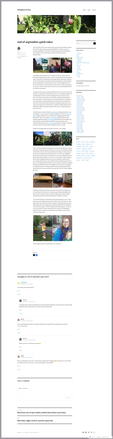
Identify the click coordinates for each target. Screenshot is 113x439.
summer (78, 72)
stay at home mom (87, 158)
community (79, 144)
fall (20, 54)
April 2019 (79, 114)
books (18, 54)
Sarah (18, 51)
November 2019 (80, 109)
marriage (79, 60)
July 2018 (79, 124)
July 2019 (79, 111)
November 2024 (80, 100)
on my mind (91, 151)
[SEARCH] (94, 43)
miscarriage (79, 61)
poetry (78, 66)
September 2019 (80, 110)
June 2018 (79, 125)
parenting (79, 65)
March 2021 (79, 103)
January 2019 (79, 117)
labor (84, 146)
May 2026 (79, 95)
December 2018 (80, 118)
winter (78, 75)
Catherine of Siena (53, 117)
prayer (87, 153)
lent (87, 146)
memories (79, 148)
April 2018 (79, 128)
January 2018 (79, 132)
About (89, 10)
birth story (79, 142)
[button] (41, 65)
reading (88, 155)
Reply (19, 294)
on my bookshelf (84, 151)
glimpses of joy (80, 57)
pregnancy (91, 153)
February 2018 (80, 131)
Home (84, 10)
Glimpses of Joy (24, 10)
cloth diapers (22, 56)
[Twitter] (88, 432)
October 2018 (79, 120)
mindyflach (24, 282)
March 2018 (79, 129)
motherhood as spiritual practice (83, 62)
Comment (68, 397)
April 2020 (79, 106)
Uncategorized (80, 73)
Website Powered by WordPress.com (32, 432)
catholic (87, 142)
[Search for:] (84, 43)
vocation (82, 160)
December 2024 (80, 99)
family (83, 144)
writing (78, 76)
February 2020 (80, 107)
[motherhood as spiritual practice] (94, 432)
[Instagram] (91, 432)
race (78, 71)
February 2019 (80, 115)
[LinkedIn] (86, 432)
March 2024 (79, 102)
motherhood (84, 148)
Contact (94, 10)
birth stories (79, 53)
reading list (93, 155)
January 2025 (79, 98)
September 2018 (80, 121)
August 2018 (79, 122)
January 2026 (79, 96)
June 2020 (79, 104)
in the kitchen (79, 58)
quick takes (24, 54)
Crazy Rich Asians (54, 112)
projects (78, 68)
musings (89, 148)
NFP (78, 64)
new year (78, 151)
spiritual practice (80, 158)
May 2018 (79, 126)
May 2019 (79, 113)
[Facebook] (83, 432)
